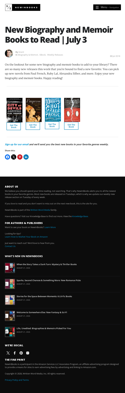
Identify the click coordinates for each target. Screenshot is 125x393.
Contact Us (10, 246)
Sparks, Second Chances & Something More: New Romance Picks (49, 280)
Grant (21, 51)
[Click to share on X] (13, 157)
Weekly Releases (55, 54)
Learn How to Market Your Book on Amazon (26, 236)
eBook (43, 54)
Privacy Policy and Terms (17, 379)
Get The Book (13, 126)
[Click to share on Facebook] (7, 157)
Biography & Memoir (28, 54)
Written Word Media (40, 209)
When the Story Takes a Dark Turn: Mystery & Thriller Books (47, 264)
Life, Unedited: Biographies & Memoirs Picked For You (44, 328)
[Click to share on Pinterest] (19, 157)
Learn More (50, 227)
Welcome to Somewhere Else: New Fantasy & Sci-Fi (42, 312)
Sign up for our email (16, 144)
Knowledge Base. (80, 216)
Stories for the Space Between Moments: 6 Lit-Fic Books (44, 296)
